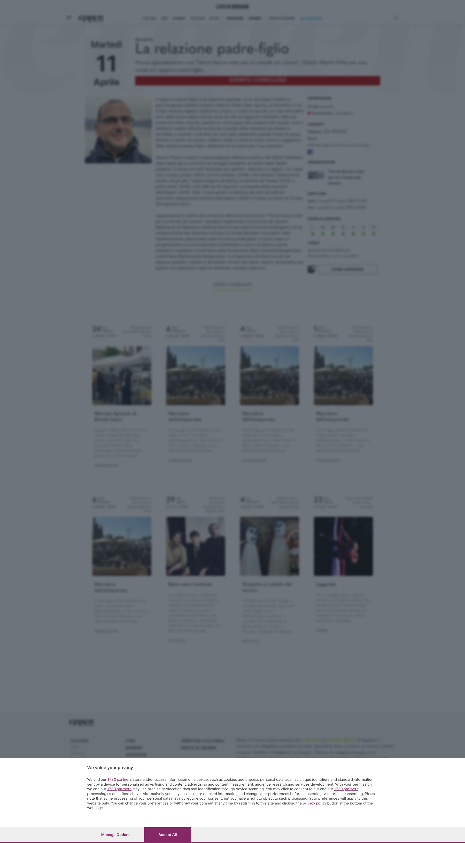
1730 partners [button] (120, 779)
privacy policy (314, 803)
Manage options (115, 834)
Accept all (167, 834)
